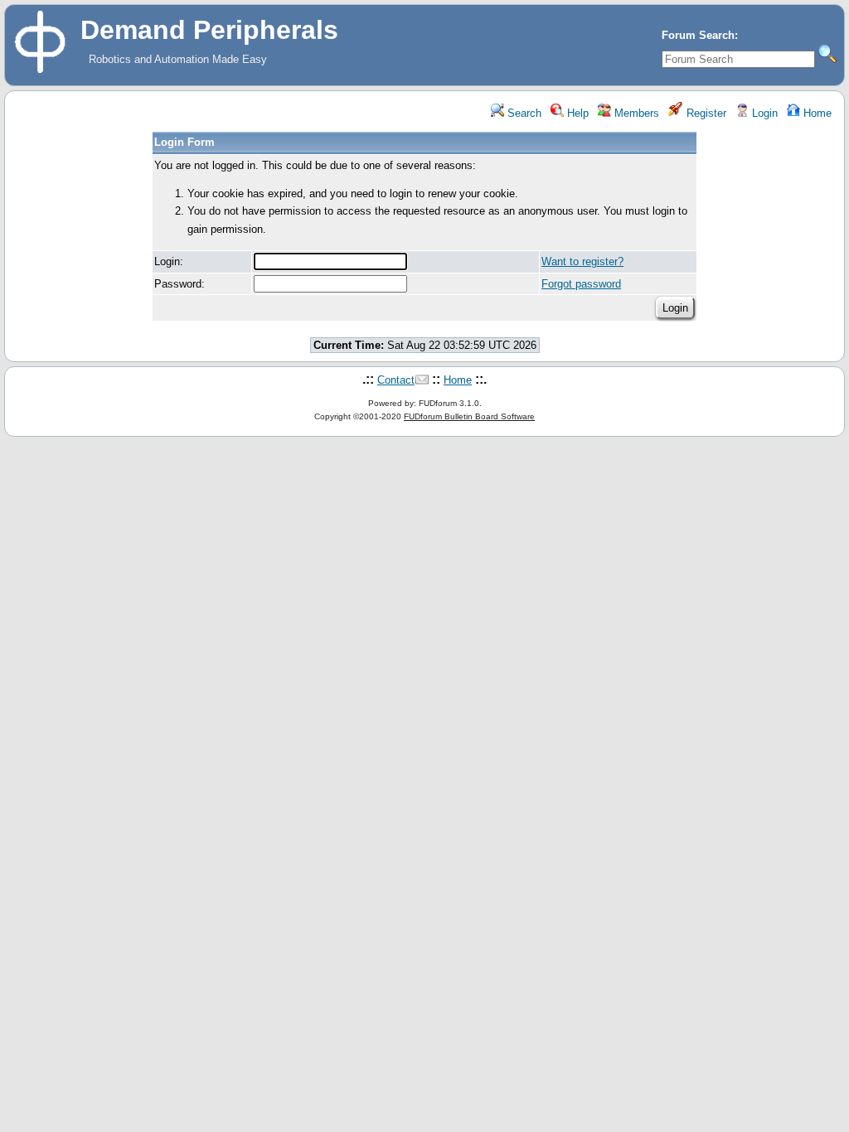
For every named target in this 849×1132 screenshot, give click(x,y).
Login (763, 113)
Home (816, 113)
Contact (396, 380)
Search (522, 113)
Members (635, 113)
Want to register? (582, 261)
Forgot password (581, 284)
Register (704, 113)
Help (576, 113)
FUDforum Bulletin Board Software (469, 416)
